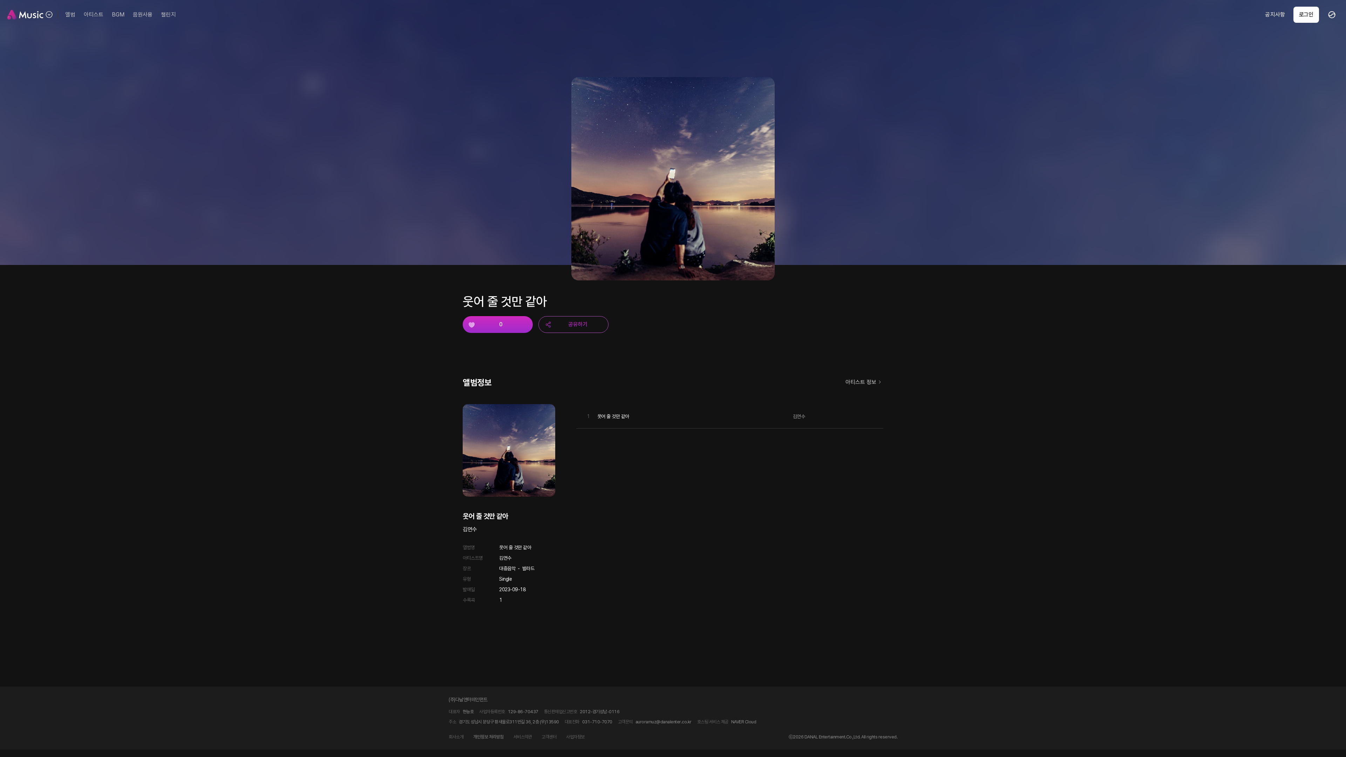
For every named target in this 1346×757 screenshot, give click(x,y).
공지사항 (1275, 14)
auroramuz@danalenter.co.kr (663, 721)
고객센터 (549, 736)
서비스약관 (523, 736)
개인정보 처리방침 (488, 736)
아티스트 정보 (860, 382)
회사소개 (456, 736)
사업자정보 (575, 736)
